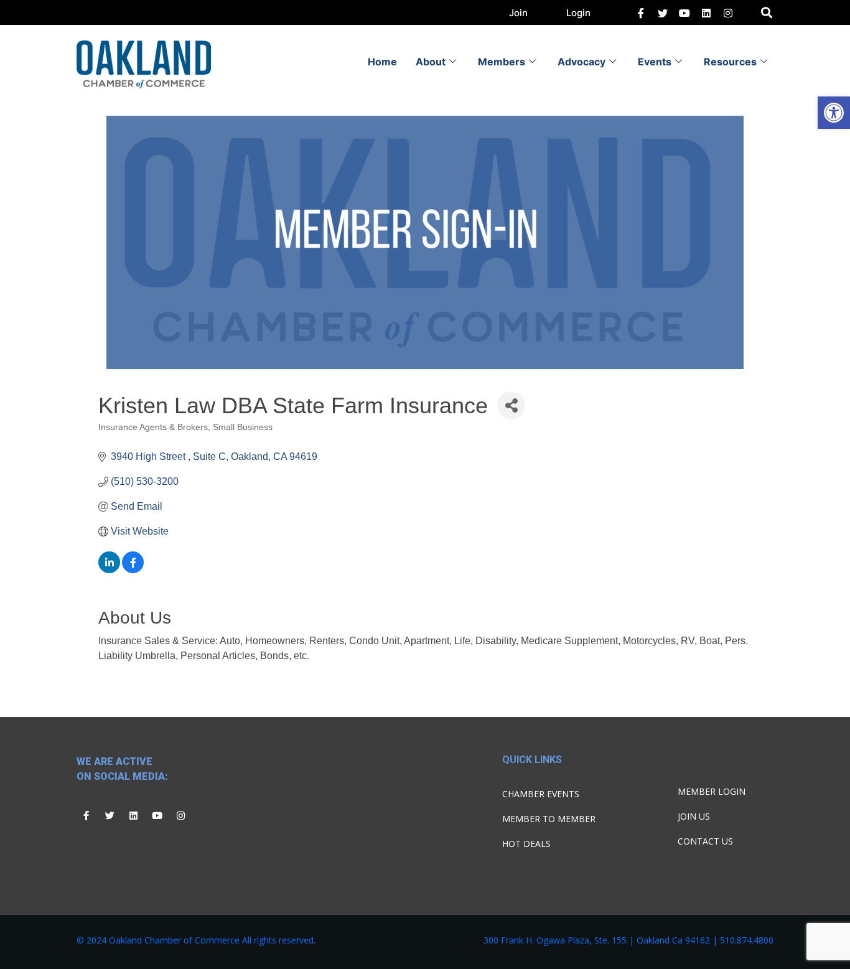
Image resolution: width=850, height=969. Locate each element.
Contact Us (705, 841)
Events (654, 61)
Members (501, 61)
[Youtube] (156, 816)
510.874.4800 (746, 940)
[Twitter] (662, 12)
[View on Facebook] (133, 569)
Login (578, 13)
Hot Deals (526, 844)
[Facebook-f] (86, 816)
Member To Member (548, 819)
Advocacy (581, 61)
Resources (730, 61)
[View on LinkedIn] (109, 569)
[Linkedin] (133, 816)
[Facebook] (641, 12)
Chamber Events (540, 794)
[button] (834, 112)
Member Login (711, 791)
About (431, 61)
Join (518, 13)
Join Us (694, 816)
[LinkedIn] (684, 12)
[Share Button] (511, 405)
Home (382, 61)
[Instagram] (180, 816)
